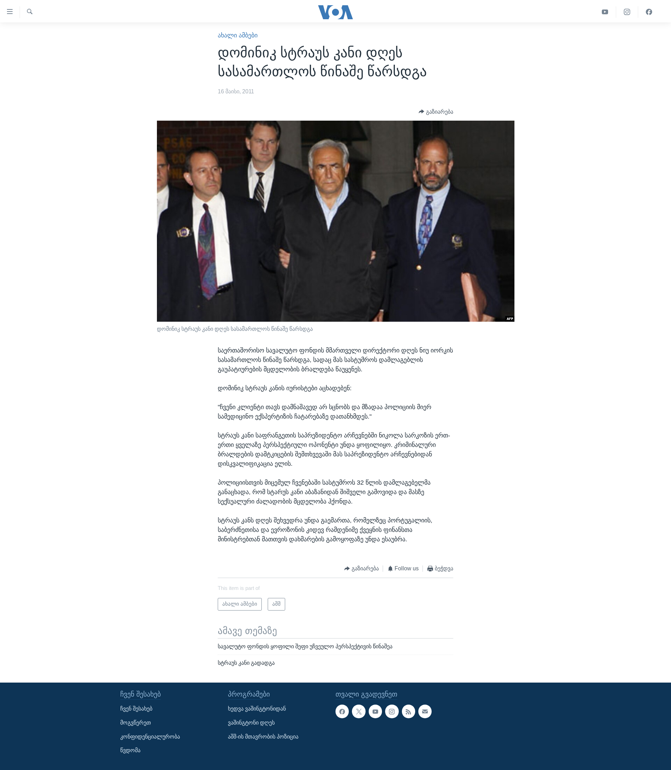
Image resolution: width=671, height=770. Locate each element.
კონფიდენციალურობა (150, 737)
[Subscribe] (425, 711)
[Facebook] (649, 12)
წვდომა (130, 751)
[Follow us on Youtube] (375, 711)
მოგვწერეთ (135, 723)
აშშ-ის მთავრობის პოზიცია (263, 737)
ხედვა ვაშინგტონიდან (257, 709)
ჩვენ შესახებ (136, 709)
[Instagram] (627, 12)
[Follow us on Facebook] (342, 711)
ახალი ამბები (238, 35)
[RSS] (408, 711)
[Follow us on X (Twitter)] (358, 711)
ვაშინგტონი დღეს (251, 723)
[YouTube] (605, 12)
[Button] (436, 111)
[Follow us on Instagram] (391, 711)
